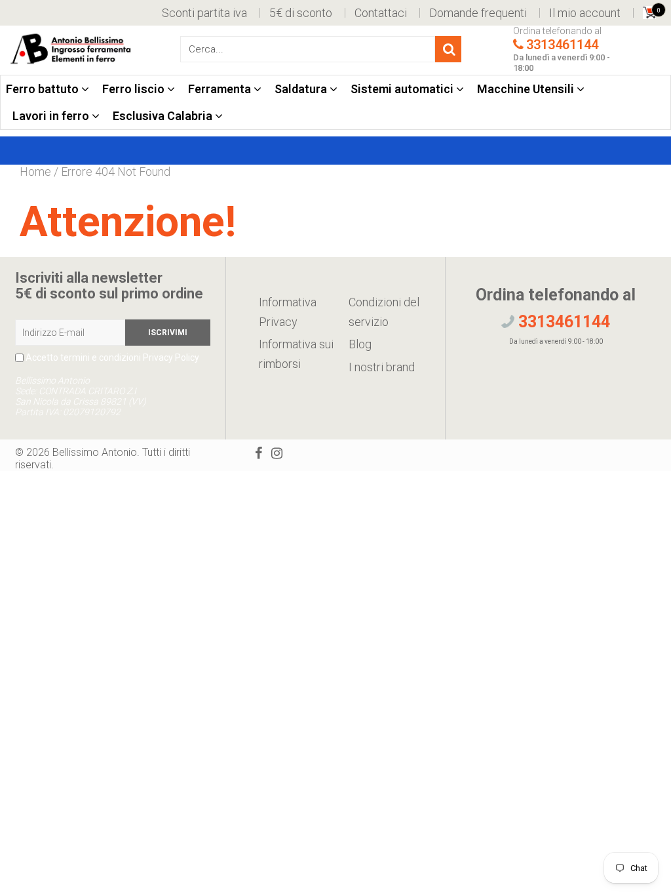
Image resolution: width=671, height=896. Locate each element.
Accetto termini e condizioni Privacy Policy (111, 357)
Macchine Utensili (527, 89)
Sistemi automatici (403, 89)
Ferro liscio (134, 89)
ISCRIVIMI (167, 332)
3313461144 (562, 44)
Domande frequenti (478, 13)
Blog (360, 344)
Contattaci (381, 13)
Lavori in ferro (52, 116)
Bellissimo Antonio (94, 452)
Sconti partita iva (204, 13)
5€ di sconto (300, 13)
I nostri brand (382, 367)
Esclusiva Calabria (164, 116)
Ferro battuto (43, 89)
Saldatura (302, 89)
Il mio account (585, 13)
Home (35, 171)
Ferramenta (221, 89)
